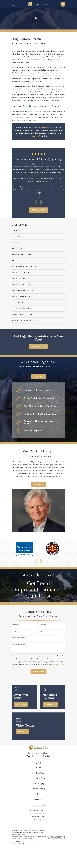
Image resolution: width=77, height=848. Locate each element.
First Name (15, 624)
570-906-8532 (38, 756)
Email (41, 631)
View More (22, 732)
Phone (14, 631)
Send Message (38, 671)
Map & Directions (38, 819)
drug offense (58, 86)
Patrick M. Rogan (38, 773)
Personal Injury (38, 784)
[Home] (38, 4)
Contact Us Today (38, 346)
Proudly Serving (38, 789)
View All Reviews (38, 210)
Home (38, 768)
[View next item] (41, 202)
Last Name (43, 624)
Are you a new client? (18, 637)
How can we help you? (18, 644)
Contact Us (38, 376)
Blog (38, 794)
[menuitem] (38, 231)
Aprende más (50, 704)
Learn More (38, 484)
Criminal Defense (38, 778)
